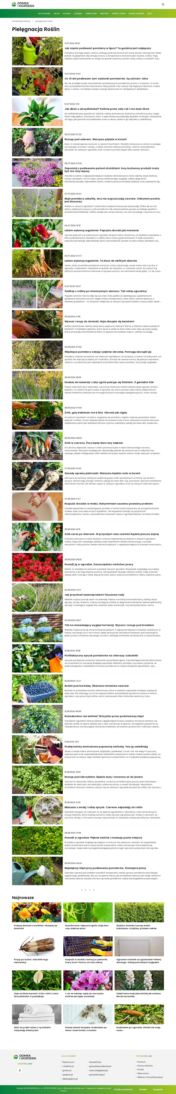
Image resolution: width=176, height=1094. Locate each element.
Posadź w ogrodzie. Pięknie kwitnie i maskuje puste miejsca (103, 837)
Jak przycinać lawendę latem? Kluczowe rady (94, 594)
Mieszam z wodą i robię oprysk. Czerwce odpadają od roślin (104, 807)
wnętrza (104, 13)
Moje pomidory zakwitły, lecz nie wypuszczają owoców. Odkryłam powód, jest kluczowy (112, 200)
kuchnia (67, 13)
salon (57, 13)
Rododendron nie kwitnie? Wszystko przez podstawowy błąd (104, 716)
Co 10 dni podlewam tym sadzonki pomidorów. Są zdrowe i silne (106, 78)
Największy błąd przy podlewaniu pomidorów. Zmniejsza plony (105, 868)
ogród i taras (118, 13)
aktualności (44, 13)
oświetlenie (91, 13)
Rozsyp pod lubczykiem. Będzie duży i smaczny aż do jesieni (104, 776)
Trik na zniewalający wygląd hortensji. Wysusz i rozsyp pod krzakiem (109, 625)
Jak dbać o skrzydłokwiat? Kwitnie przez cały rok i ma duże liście (107, 108)
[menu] (19, 1070)
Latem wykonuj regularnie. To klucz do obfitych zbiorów (101, 260)
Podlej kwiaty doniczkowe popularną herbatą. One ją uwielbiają (106, 746)
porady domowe (136, 13)
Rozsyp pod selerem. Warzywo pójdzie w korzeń (96, 139)
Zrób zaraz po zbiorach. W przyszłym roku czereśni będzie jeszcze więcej (112, 534)
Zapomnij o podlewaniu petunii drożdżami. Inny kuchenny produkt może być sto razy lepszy (112, 170)
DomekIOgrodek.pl (21, 21)
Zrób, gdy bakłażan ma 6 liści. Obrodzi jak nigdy (96, 412)
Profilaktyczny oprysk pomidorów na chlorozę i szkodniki (101, 655)
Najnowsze (23, 897)
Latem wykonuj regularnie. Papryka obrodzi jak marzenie (102, 230)
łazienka (78, 13)
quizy (149, 13)
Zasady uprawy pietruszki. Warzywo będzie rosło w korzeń (102, 473)
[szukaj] (163, 4)
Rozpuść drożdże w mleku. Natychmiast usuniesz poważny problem (109, 503)
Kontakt (143, 1089)
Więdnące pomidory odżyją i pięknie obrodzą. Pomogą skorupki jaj (108, 351)
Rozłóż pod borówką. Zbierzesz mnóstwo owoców (97, 685)
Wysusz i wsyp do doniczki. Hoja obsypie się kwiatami (99, 321)
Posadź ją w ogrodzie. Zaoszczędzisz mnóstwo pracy (99, 564)
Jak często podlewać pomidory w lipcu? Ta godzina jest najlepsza (108, 48)
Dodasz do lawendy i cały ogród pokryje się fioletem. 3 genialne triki (109, 382)
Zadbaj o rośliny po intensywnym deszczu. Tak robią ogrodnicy (106, 291)
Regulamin (158, 1089)
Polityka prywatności (123, 1089)
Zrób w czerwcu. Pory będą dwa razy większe (94, 442)
